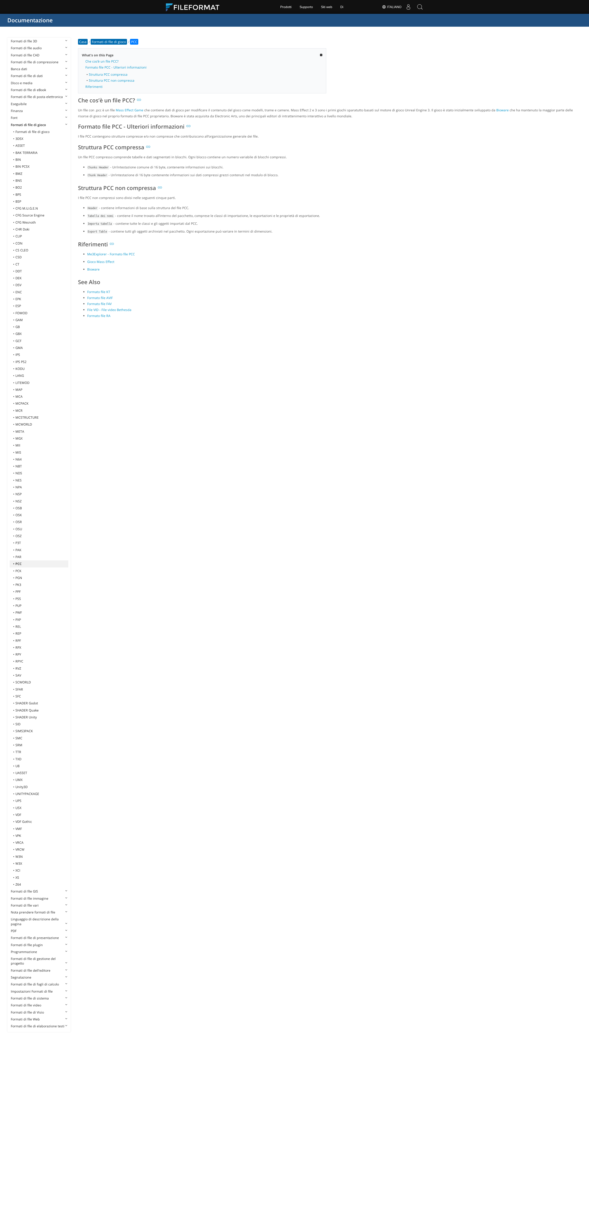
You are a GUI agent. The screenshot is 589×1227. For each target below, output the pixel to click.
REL (18, 626)
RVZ (18, 668)
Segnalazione (21, 977)
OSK (18, 515)
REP (18, 633)
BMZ (18, 173)
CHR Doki (22, 229)
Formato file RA (98, 316)
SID (17, 724)
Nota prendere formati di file (33, 912)
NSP (18, 494)
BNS (18, 180)
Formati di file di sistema (30, 998)
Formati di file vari (25, 905)
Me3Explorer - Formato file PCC (111, 254)
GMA (19, 348)
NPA (18, 487)
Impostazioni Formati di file (32, 991)
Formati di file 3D (24, 41)
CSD (18, 257)
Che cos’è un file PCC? (101, 61)
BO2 (18, 187)
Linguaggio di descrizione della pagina (35, 921)
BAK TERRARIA (26, 152)
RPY (18, 654)
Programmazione (24, 952)
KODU (20, 368)
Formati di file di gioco (28, 125)
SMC (18, 738)
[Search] (420, 7)
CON (19, 243)
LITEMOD (22, 382)
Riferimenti (94, 86)
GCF (18, 341)
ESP (18, 306)
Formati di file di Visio (27, 1012)
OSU (18, 529)
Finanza (17, 111)
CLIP (18, 236)
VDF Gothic (23, 821)
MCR (19, 410)
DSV (18, 285)
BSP (18, 201)
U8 (17, 766)
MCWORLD (23, 424)
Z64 (18, 884)
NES (18, 480)
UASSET (21, 773)
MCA (19, 396)
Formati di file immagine (29, 898)
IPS (17, 354)
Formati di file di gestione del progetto (33, 960)
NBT (18, 466)
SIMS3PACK (24, 731)
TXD (18, 759)
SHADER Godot (26, 703)
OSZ (18, 536)
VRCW (19, 849)
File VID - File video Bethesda (109, 310)
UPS (18, 800)
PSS (18, 598)
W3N (19, 856)
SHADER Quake (27, 710)
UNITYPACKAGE (27, 794)
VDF (18, 814)
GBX (18, 333)
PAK (18, 550)
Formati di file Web (25, 1019)
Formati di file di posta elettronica (37, 97)
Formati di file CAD (25, 55)
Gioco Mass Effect (100, 261)
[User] (408, 7)
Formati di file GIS (24, 891)
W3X (18, 863)
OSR (18, 522)
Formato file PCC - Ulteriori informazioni (116, 67)
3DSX (19, 138)
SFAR (19, 689)
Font (14, 117)
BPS (18, 194)
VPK (18, 835)
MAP (18, 389)
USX (18, 808)
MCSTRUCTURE (27, 417)
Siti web (326, 7)
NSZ (18, 501)
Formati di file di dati (27, 76)
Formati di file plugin (27, 945)
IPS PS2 (20, 362)
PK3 (18, 584)
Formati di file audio (26, 48)
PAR (18, 557)
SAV (18, 675)
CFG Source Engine (29, 215)
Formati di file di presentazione (35, 938)
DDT (18, 271)
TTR (18, 752)
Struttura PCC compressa (108, 74)
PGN (18, 578)
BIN (18, 159)
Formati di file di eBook (28, 90)
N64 (18, 459)
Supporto (306, 7)
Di (341, 7)
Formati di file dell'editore (30, 970)
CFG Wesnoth (25, 222)
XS (17, 877)
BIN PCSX (22, 166)
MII (17, 445)
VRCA (19, 842)
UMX (19, 780)
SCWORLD (23, 682)
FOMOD (21, 313)
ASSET (20, 145)
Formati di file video (26, 1005)
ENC (18, 292)
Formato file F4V (99, 304)
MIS (18, 452)
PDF (14, 931)
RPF (18, 640)
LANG (19, 375)
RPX (18, 647)
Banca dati (19, 69)
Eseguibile (19, 104)
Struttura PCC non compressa (111, 80)
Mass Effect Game (129, 110)
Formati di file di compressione (34, 62)
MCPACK (22, 403)
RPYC (19, 661)
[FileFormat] (194, 7)
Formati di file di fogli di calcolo (35, 984)
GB (17, 327)
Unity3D (21, 787)
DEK (18, 278)
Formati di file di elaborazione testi (37, 1026)
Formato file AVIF (100, 298)
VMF (18, 829)
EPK (18, 299)
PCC (18, 564)
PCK (18, 571)
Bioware (502, 110)
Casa (83, 42)
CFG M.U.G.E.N (26, 208)
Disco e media (21, 83)
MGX (19, 438)
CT (17, 264)
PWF (18, 612)
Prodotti (286, 7)
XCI (17, 870)
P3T (18, 543)
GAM (19, 320)
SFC (18, 696)
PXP (18, 619)
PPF (18, 591)
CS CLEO (21, 250)
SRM (18, 745)
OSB (18, 508)
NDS (18, 473)
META (19, 431)
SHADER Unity (26, 717)
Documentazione (30, 20)
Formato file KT (98, 292)
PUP (18, 605)
